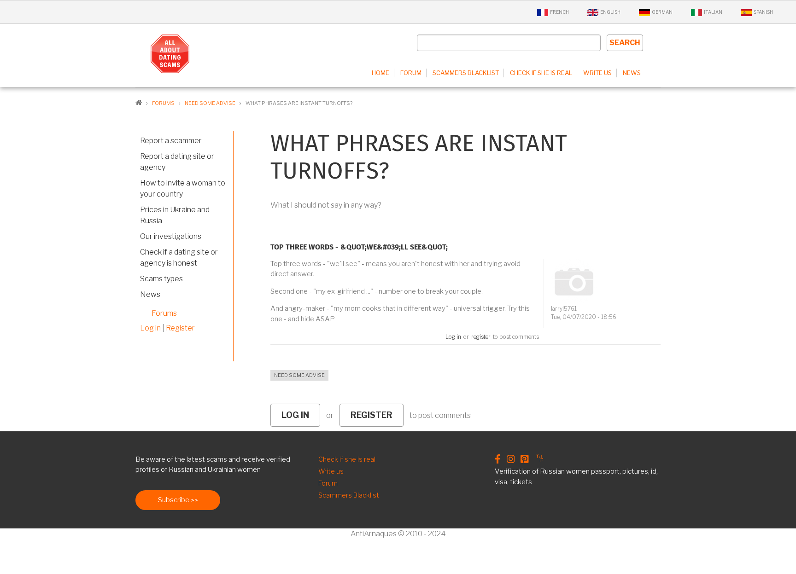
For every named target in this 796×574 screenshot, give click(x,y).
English (610, 12)
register (481, 336)
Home (380, 72)
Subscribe (173, 500)
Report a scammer (171, 140)
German (662, 12)
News (632, 72)
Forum (410, 72)
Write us (597, 72)
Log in (453, 336)
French (559, 12)
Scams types (161, 278)
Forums (164, 313)
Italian (713, 12)
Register (180, 328)
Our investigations (170, 236)
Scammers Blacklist (466, 72)
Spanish (763, 12)
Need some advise (299, 375)
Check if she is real (541, 72)
